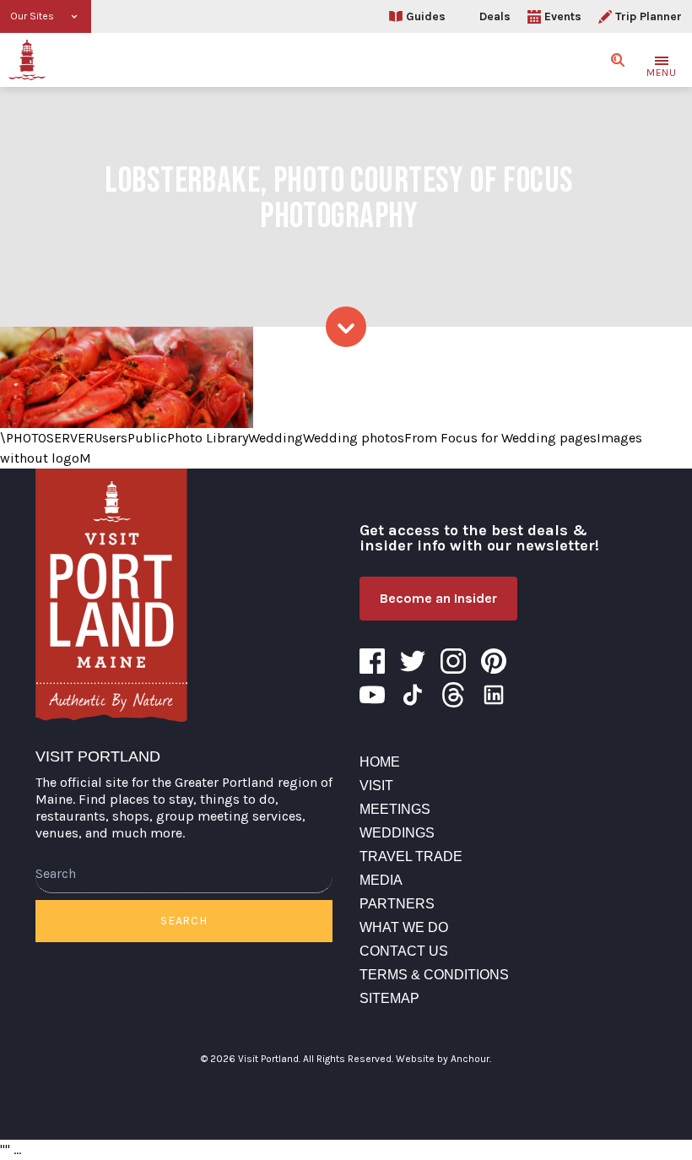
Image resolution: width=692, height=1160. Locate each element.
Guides (426, 16)
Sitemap (389, 998)
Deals (495, 16)
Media (381, 880)
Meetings (395, 809)
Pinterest (494, 661)
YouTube (372, 695)
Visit (376, 785)
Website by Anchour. (443, 1059)
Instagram (453, 661)
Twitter (413, 661)
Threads (453, 695)
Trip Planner (648, 16)
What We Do (404, 927)
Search (183, 920)
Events (562, 16)
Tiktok (413, 695)
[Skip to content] (346, 326)
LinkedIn (494, 695)
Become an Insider (438, 598)
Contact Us (404, 951)
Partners (397, 904)
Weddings (397, 833)
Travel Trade (411, 856)
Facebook (372, 661)
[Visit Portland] (27, 60)
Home (380, 762)
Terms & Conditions (434, 975)
